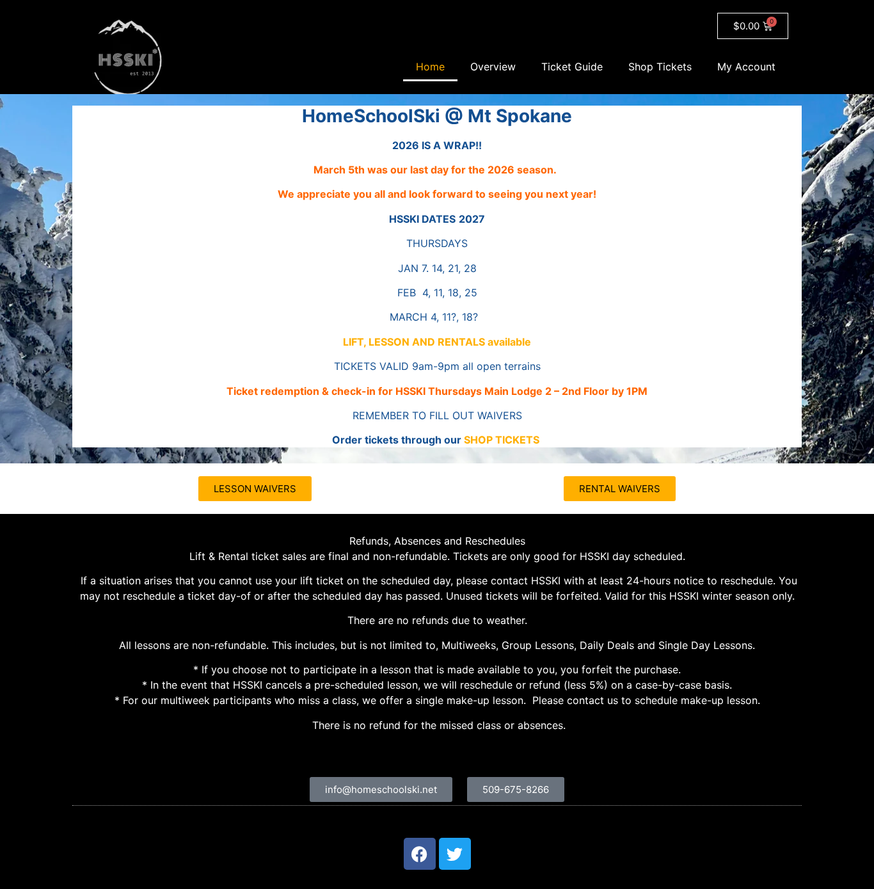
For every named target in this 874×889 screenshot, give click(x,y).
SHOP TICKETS (501, 439)
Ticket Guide (572, 66)
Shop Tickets (660, 66)
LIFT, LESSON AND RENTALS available (437, 341)
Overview (493, 66)
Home (430, 66)
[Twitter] (455, 854)
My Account (746, 66)
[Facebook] (420, 854)
